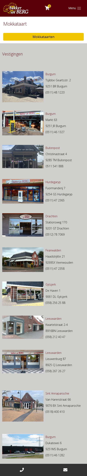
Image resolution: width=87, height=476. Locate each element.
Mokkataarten (43, 37)
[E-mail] (65, 470)
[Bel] (22, 470)
